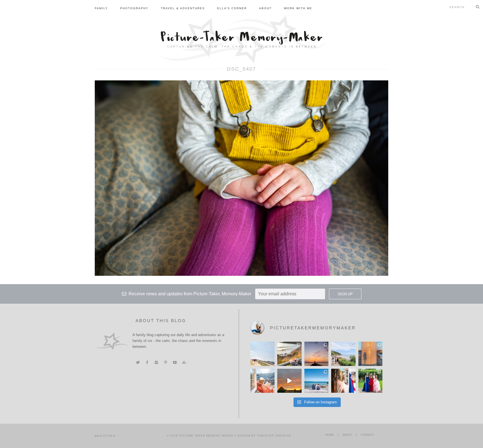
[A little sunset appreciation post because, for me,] (316, 354)
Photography (134, 8)
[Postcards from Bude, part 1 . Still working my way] (262, 354)
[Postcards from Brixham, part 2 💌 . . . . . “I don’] (343, 354)
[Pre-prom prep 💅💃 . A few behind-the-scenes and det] (343, 381)
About (265, 8)
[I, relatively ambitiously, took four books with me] (262, 381)
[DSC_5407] (241, 178)
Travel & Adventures (183, 8)
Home (329, 434)
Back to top (104, 436)
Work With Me (298, 8)
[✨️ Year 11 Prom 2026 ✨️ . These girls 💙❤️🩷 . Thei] (370, 381)
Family (101, 8)
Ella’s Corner (232, 8)
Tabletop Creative (274, 435)
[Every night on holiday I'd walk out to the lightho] (370, 354)
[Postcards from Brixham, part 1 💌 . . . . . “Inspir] (316, 381)
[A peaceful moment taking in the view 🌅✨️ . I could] (289, 354)
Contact (367, 434)
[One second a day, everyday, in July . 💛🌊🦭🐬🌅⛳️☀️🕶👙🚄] (289, 381)
